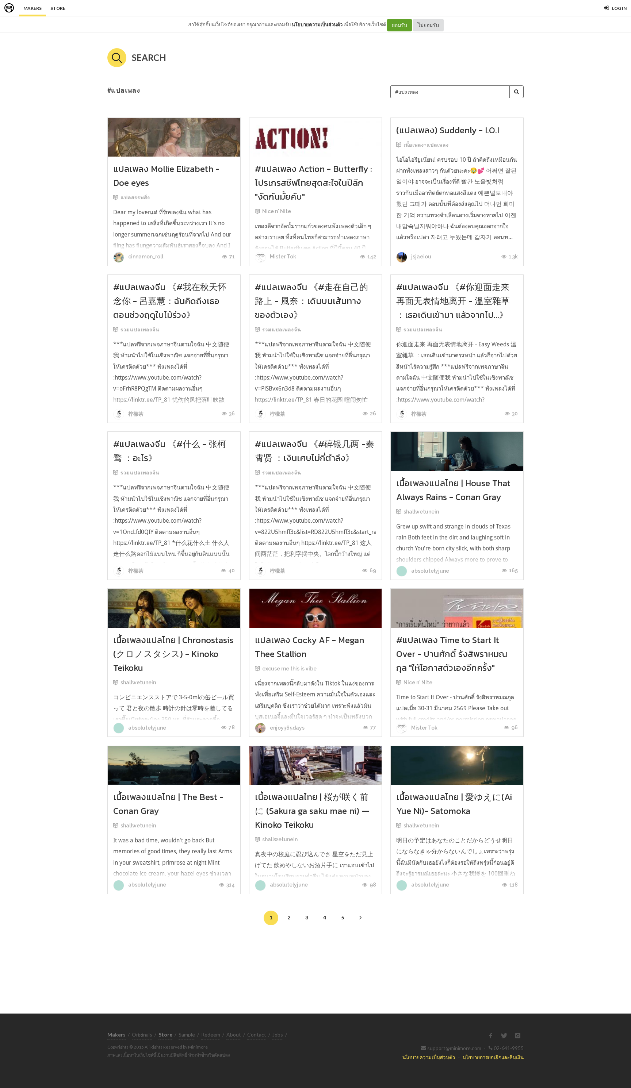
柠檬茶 (135, 414)
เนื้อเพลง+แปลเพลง (426, 145)
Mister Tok (282, 256)
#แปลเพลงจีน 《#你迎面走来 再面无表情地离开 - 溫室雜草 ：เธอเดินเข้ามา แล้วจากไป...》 (453, 301)
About (233, 1034)
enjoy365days (287, 728)
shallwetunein (421, 512)
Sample (187, 1034)
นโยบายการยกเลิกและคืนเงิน (493, 1057)
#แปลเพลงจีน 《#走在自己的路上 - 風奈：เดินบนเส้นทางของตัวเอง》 (311, 301)
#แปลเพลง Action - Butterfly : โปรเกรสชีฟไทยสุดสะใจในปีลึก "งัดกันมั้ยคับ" (313, 182)
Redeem (210, 1034)
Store (57, 8)
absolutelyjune (429, 571)
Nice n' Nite (276, 211)
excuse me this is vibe (289, 669)
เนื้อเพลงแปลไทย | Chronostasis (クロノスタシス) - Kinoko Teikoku (173, 654)
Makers (32, 8)
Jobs (277, 1034)
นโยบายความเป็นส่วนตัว (317, 24)
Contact (256, 1034)
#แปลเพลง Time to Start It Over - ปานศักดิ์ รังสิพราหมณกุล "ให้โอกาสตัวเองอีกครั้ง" (451, 654)
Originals (142, 1034)
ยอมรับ (399, 25)
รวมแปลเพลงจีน (140, 329)
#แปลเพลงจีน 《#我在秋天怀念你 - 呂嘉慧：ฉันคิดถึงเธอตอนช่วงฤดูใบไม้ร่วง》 (169, 301)
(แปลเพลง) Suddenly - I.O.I (447, 130)
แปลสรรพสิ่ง (135, 197)
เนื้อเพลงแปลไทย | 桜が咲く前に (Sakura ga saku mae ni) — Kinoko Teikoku (312, 811)
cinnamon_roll (145, 256)
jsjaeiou (420, 256)
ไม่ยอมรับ (428, 25)
